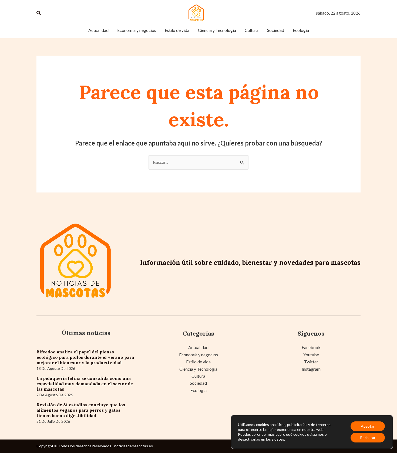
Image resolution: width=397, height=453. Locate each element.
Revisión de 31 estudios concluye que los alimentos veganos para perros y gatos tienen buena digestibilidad (80, 410)
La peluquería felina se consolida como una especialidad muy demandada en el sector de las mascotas (84, 384)
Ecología (198, 390)
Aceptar (368, 426)
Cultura (198, 375)
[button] (38, 13)
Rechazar (367, 437)
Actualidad (198, 347)
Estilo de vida (198, 361)
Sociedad (198, 383)
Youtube (311, 354)
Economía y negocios (198, 354)
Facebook (311, 347)
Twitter (311, 361)
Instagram (311, 368)
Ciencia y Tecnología (198, 368)
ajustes (278, 439)
